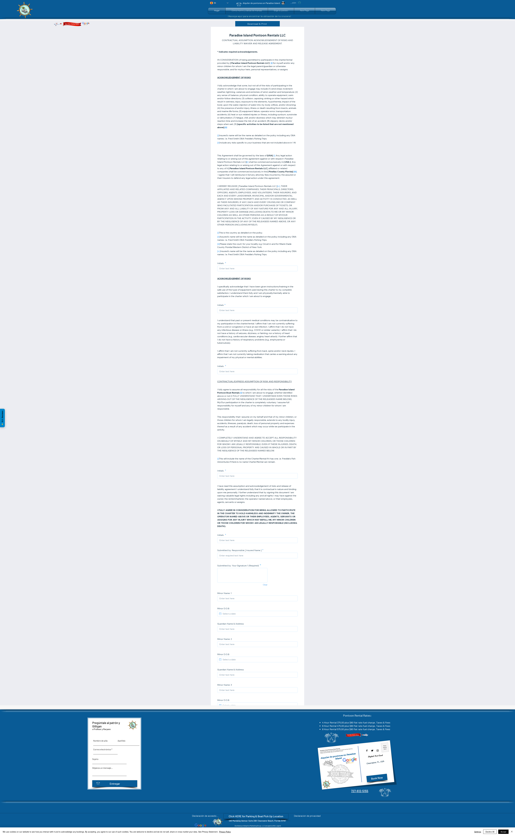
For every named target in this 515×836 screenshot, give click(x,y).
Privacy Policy (225, 831)
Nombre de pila (100, 741)
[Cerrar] (511, 832)
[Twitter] (372, 750)
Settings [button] (477, 831)
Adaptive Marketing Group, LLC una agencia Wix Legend (262, 826)
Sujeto (95, 759)
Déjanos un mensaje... (102, 768)
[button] (281, 11)
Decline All (489, 831)
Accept (503, 831)
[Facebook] (366, 750)
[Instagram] (377, 750)
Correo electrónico (102, 749)
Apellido (121, 741)
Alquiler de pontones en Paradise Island (338, 756)
